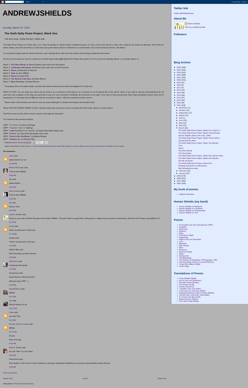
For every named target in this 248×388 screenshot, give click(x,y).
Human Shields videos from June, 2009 (194, 135)
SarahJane (13, 261)
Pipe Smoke (184, 245)
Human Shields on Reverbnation (192, 211)
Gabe (11, 312)
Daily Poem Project (49, 146)
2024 (179, 70)
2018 (179, 85)
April (181, 125)
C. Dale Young (37, 146)
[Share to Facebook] (44, 142)
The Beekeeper (185, 258)
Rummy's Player (185, 252)
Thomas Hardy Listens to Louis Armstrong (196, 262)
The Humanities (184, 153)
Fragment (14, 128)
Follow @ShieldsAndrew (184, 13)
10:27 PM (13, 308)
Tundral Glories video (187, 141)
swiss (11, 156)
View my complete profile (195, 27)
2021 (179, 77)
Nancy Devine (14, 191)
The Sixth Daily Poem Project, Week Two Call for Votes (200, 156)
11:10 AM (13, 234)
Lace (181, 241)
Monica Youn (84, 146)
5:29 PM (12, 285)
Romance (183, 250)
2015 (179, 93)
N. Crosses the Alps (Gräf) (189, 297)
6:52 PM (12, 210)
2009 (179, 176)
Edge (181, 233)
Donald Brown (15, 289)
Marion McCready (16, 167)
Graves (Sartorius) (186, 287)
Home (85, 378)
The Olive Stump (185, 151)
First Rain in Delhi (186, 235)
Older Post (162, 378)
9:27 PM (12, 222)
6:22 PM (12, 199)
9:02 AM (12, 367)
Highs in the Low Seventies (190, 239)
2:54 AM (12, 355)
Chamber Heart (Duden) (189, 282)
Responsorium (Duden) (188, 299)
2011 (179, 103)
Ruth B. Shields (15, 347)
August (182, 115)
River (181, 248)
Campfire (183, 227)
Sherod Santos (119, 146)
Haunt (180, 148)
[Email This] (37, 142)
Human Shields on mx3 (188, 213)
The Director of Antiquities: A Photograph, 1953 (198, 260)
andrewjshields (37, 13)
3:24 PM (12, 246)
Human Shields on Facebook (191, 208)
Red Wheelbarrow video (188, 168)
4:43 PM (12, 269)
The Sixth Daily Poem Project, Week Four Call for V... (200, 130)
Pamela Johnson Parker (19, 324)
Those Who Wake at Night (189, 264)
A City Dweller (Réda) (187, 278)
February (183, 171)
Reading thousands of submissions (192, 166)
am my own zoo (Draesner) (190, 280)
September (183, 113)
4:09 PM (12, 257)
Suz (10, 301)
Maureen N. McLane (72, 146)
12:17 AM (13, 332)
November (183, 108)
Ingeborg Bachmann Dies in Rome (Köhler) (196, 293)
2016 (179, 90)
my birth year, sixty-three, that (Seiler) (194, 295)
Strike (181, 254)
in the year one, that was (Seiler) (192, 291)
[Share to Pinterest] (46, 142)
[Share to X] (42, 142)
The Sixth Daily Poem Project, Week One (195, 163)
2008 (179, 178)
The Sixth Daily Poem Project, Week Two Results (198, 143)
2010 (179, 105)
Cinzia (11, 226)
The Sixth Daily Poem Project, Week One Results (198, 158)
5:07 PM (12, 297)
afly (10, 179)
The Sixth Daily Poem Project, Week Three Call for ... (200, 138)
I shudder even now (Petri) (190, 289)
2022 (179, 75)
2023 (179, 72)
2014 (179, 95)
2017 (179, 88)
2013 (179, 98)
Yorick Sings (184, 266)
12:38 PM (13, 164)
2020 (179, 80)
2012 (179, 100)
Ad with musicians (185, 161)
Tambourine (184, 256)
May (181, 123)
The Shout (14, 125)
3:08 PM (12, 175)
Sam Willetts (108, 146)
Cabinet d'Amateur (186, 194)
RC (10, 203)
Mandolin (183, 243)
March (182, 128)
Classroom (183, 229)
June (181, 120)
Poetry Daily (95, 45)
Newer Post (8, 378)
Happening (183, 237)
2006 (179, 183)
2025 (179, 67)
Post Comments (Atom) (24, 384)
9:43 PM (12, 320)
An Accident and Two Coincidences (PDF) (196, 225)
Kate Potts (60, 146)
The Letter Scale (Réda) (189, 301)
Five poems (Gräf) (186, 285)
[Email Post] (32, 143)
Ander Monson (26, 146)
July (181, 118)
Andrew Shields (15, 214)
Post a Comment (10, 373)
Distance (182, 231)
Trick (180, 146)
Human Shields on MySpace (190, 206)
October (182, 110)
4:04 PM (12, 187)
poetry (92, 146)
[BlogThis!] (39, 142)
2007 (179, 181)
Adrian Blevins (15, 146)
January (182, 173)
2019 (179, 82)
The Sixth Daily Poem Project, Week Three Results (199, 133)
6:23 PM (12, 343)
